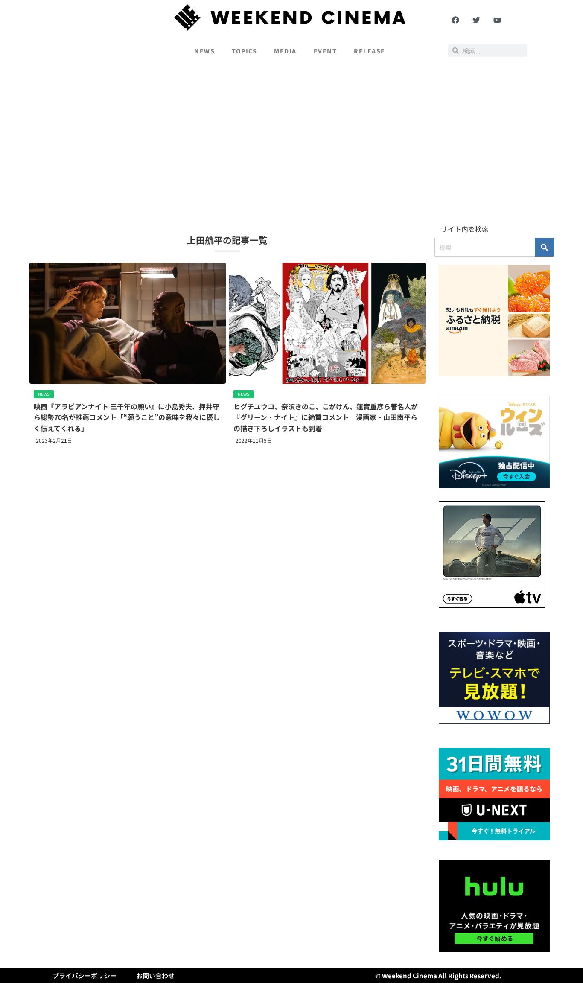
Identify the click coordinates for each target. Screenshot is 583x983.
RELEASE (369, 51)
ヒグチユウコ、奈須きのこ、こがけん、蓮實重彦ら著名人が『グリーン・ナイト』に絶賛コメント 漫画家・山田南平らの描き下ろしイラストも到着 (325, 417)
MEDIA (285, 51)
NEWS (204, 51)
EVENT (325, 51)
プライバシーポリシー (84, 975)
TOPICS (244, 51)
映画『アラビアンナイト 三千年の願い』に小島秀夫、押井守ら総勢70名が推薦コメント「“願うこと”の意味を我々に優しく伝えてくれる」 (127, 417)
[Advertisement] (291, 143)
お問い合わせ (155, 975)
